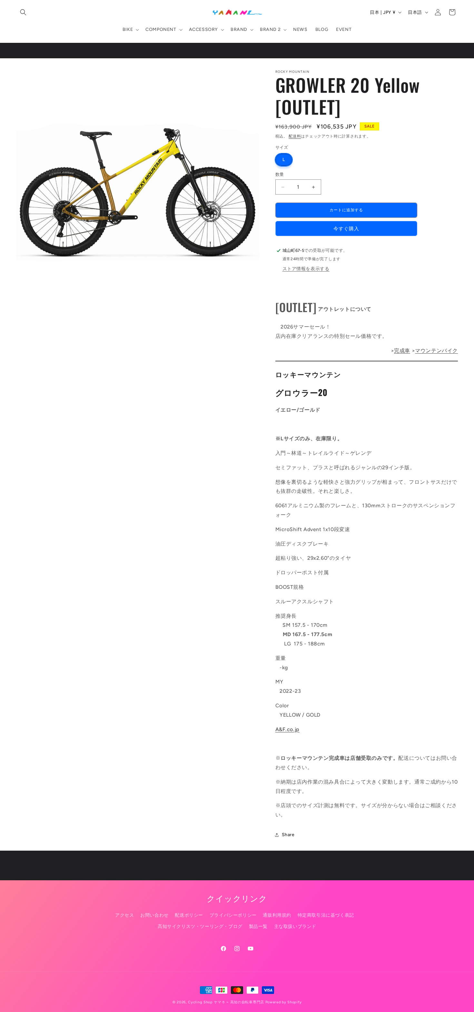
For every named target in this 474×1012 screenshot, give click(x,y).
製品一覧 (258, 926)
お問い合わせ (154, 915)
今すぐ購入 (346, 229)
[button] (23, 12)
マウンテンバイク (436, 351)
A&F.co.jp (287, 729)
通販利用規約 (277, 915)
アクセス (124, 915)
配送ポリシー (189, 915)
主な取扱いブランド (295, 926)
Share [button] (288, 834)
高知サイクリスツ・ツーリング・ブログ (200, 926)
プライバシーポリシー (233, 915)
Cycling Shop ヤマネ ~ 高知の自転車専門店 (226, 1002)
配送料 (295, 136)
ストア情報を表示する (306, 269)
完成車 (402, 351)
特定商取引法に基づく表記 (326, 915)
